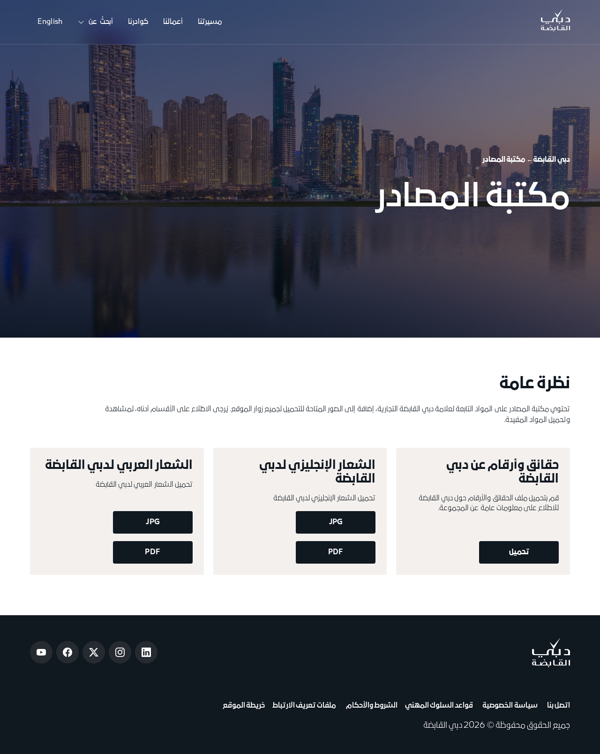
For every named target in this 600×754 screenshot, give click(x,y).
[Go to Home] (555, 22)
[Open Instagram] (120, 652)
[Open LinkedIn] (146, 652)
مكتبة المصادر (504, 160)
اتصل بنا (557, 705)
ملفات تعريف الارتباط (304, 705)
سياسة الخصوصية (508, 705)
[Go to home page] (551, 652)
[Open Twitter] (93, 652)
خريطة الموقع (244, 705)
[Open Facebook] (67, 652)
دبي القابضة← (548, 160)
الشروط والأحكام (370, 705)
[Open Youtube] (41, 652)
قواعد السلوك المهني (439, 705)
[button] (95, 22)
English (50, 22)
